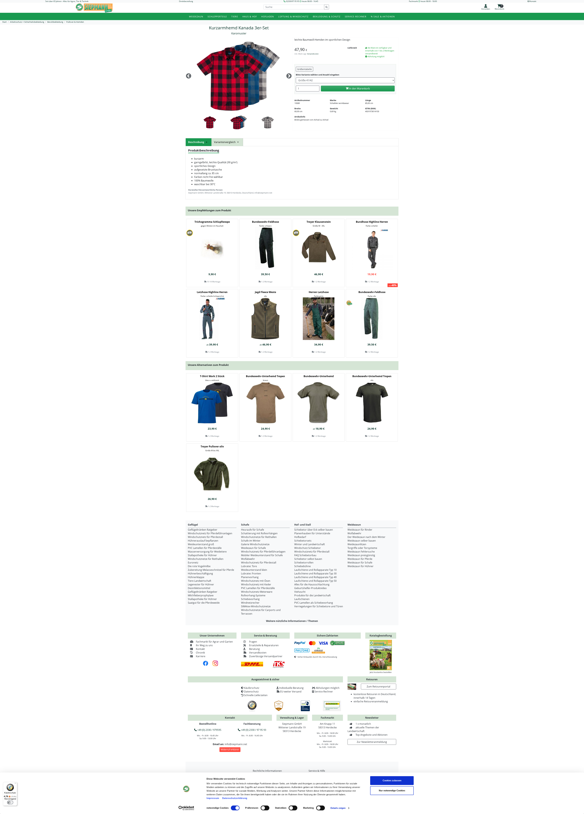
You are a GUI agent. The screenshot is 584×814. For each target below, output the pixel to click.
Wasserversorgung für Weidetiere (207, 551)
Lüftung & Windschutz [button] (293, 16)
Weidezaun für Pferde (360, 559)
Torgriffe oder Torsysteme (362, 548)
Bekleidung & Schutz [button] (326, 16)
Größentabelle (304, 69)
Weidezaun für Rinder (360, 529)
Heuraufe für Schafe (252, 529)
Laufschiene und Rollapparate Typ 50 (315, 580)
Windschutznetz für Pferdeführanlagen (210, 533)
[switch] (265, 807)
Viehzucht (300, 591)
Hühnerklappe (196, 577)
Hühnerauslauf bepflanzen (203, 540)
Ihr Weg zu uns (204, 645)
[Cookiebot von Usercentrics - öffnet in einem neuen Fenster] (186, 808)
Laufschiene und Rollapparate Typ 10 (315, 570)
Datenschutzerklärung (234, 798)
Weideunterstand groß (201, 544)
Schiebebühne (302, 566)
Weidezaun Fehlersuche (361, 551)
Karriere (200, 656)
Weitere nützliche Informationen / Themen (292, 621)
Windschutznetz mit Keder (256, 584)
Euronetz (193, 562)
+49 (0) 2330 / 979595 (209, 730)
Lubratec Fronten (251, 573)
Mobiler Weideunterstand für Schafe (262, 555)
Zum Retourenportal (378, 686)
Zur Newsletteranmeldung (372, 742)
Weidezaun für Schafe (253, 548)
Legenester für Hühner (201, 584)
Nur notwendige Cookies (392, 790)
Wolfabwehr (248, 559)
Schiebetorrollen (303, 562)
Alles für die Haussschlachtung (311, 584)
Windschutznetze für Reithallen (205, 559)
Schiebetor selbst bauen (308, 559)
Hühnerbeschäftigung (200, 573)
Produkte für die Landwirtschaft (312, 595)
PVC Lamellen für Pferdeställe (205, 548)
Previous (189, 76)
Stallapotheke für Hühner (202, 555)
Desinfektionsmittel (199, 588)
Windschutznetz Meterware (256, 591)
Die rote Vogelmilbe (199, 566)
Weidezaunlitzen (357, 544)
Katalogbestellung (381, 635)
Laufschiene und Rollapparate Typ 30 (315, 573)
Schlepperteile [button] (217, 16)
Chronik (200, 652)
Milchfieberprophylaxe (201, 595)
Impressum (213, 798)
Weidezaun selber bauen (362, 540)
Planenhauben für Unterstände (312, 533)
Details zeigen (338, 808)
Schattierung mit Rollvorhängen (259, 533)
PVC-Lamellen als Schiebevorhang (313, 602)
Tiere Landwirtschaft (199, 580)
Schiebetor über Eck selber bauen (313, 529)
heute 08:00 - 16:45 (310, 1)
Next (289, 76)
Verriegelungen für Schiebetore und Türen (318, 606)
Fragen (253, 641)
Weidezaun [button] (196, 16)
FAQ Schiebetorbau (305, 555)
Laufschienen (301, 599)
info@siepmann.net (236, 744)
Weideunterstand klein (254, 570)
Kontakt (200, 649)
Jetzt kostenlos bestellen (381, 672)
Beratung (254, 649)
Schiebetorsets (302, 540)
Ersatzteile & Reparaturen (264, 645)
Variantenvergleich (225, 142)
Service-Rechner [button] (355, 16)
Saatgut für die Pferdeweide (204, 602)
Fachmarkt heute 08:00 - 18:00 (423, 1)
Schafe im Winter (251, 540)
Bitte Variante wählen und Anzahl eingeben (317, 74)
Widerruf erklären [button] (230, 749)
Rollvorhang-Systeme (253, 595)
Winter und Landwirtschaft (309, 544)
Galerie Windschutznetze (255, 544)
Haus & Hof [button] (249, 16)
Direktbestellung (186, 1)
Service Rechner (324, 691)
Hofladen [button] (267, 16)
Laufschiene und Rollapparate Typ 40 (315, 577)
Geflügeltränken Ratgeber (202, 529)
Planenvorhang (250, 577)
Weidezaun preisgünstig (361, 555)
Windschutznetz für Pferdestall (205, 537)
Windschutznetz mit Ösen (255, 580)
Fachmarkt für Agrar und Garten (214, 641)
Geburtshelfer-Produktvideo (310, 588)
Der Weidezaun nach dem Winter (366, 537)
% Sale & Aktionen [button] (383, 16)
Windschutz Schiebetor (307, 548)
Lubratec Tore (249, 566)
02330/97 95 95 (292, 1)
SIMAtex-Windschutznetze (256, 606)
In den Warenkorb (359, 88)
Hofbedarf (300, 537)
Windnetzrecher (250, 602)
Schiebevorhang (250, 599)
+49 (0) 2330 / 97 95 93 (253, 730)
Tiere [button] (234, 16)
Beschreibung (196, 142)
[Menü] (15, 784)
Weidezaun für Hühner (361, 566)
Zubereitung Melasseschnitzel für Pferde (211, 570)
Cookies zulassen (392, 780)
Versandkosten (313, 54)
